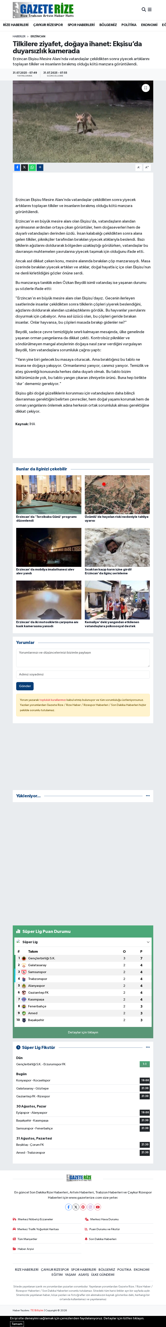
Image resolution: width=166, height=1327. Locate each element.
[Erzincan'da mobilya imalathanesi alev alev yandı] (48, 547)
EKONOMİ (149, 25)
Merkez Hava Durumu (104, 1219)
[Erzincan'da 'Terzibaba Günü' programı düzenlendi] (48, 494)
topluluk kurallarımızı (53, 699)
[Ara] (144, 10)
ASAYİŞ (83, 1275)
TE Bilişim (36, 1310)
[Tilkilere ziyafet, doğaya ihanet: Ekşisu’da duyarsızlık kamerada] (83, 122)
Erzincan (38, 36)
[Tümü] (148, 796)
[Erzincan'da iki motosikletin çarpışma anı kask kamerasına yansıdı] (48, 600)
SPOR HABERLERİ (81, 25)
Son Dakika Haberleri (102, 1239)
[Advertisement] (83, 758)
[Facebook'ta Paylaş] (17, 167)
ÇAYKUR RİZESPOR (48, 25)
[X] (75, 1207)
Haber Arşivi (26, 1249)
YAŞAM (70, 1275)
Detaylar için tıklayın (83, 1032)
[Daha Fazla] (40, 167)
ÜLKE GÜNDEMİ (102, 1275)
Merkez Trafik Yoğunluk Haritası (38, 1229)
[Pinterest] (83, 1207)
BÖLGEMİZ (108, 25)
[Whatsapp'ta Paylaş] (32, 167)
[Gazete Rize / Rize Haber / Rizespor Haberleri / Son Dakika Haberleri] (53, 10)
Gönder (25, 686)
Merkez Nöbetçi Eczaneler (35, 1219)
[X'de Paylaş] (24, 167)
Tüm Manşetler (27, 1239)
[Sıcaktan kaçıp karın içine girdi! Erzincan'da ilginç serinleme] (117, 547)
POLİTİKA (128, 25)
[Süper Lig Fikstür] (148, 1047)
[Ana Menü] (150, 10)
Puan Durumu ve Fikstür (104, 1229)
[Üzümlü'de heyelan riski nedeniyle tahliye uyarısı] (117, 494)
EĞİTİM (57, 1275)
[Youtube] (97, 1207)
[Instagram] (90, 1207)
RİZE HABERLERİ (16, 25)
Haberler (19, 36)
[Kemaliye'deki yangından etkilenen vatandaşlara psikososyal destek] (117, 600)
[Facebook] (68, 1207)
